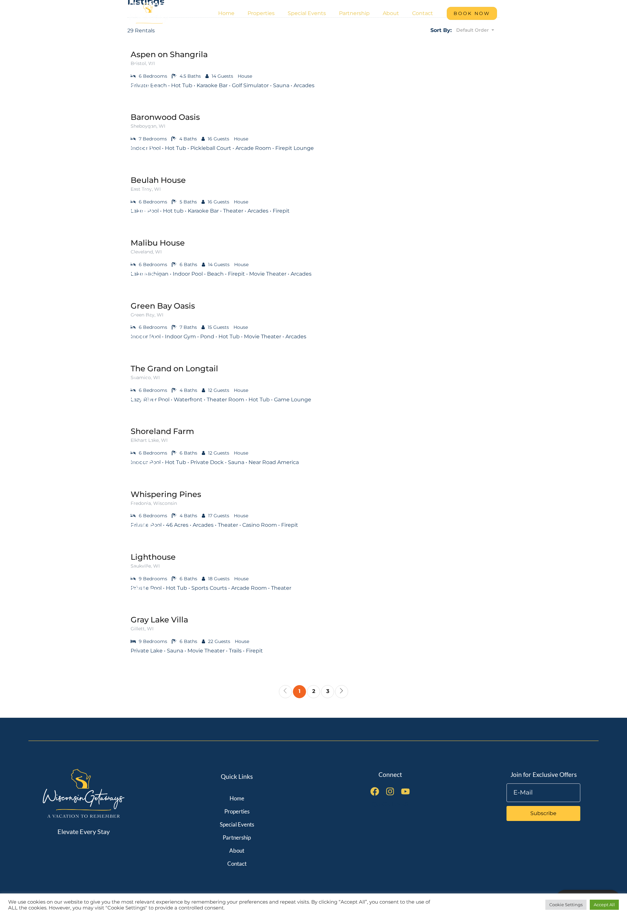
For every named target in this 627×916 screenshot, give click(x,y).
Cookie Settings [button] (566, 904)
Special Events (307, 13)
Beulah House (158, 180)
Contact (422, 13)
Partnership (354, 13)
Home (226, 13)
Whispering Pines (166, 494)
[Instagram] (390, 791)
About (391, 13)
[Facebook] (374, 791)
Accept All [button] (604, 904)
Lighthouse (153, 557)
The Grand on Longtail (174, 368)
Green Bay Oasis (163, 306)
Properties (261, 13)
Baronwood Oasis (165, 117)
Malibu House (158, 243)
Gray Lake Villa (159, 620)
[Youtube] (405, 791)
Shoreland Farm (162, 431)
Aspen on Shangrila (169, 54)
